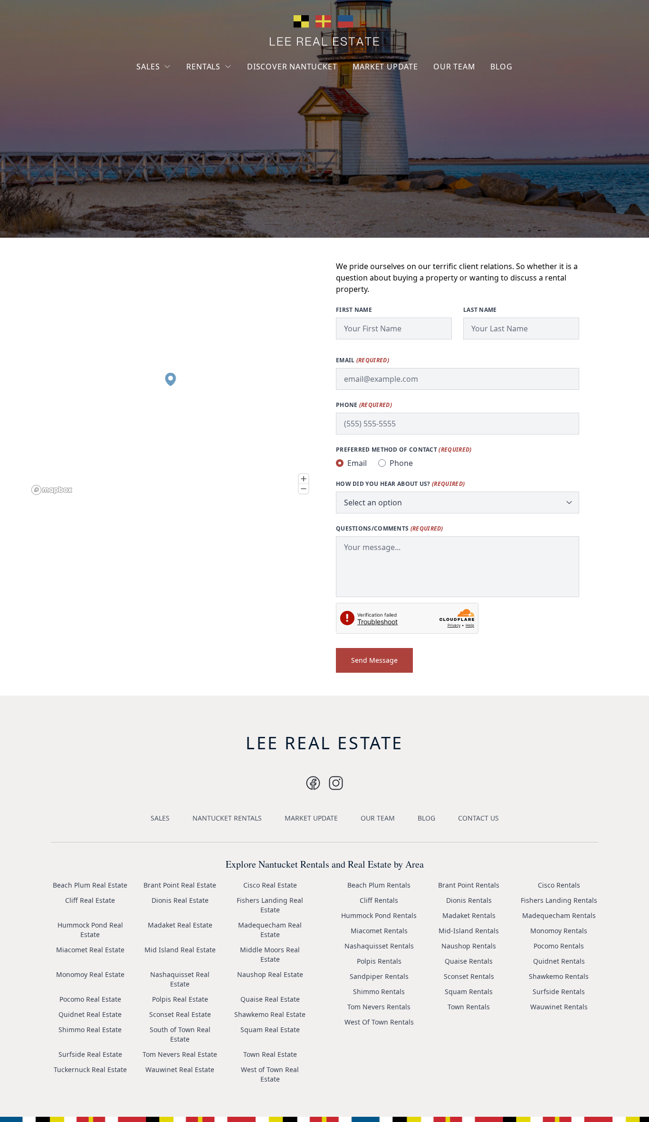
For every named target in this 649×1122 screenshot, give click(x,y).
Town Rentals (469, 1006)
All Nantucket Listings (178, 101)
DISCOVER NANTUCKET (292, 66)
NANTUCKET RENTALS (227, 817)
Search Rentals (217, 128)
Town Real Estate (270, 1054)
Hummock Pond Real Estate (90, 929)
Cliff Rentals (379, 900)
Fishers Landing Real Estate (270, 905)
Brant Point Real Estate (179, 885)
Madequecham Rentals (559, 915)
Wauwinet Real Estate (179, 1069)
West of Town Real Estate (270, 1074)
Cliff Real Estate (90, 900)
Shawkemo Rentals (559, 976)
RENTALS (203, 66)
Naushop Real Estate (270, 974)
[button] (170, 379)
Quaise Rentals (469, 961)
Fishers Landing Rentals (559, 900)
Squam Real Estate (270, 1029)
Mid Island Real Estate (180, 949)
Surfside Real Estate (90, 1054)
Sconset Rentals (469, 976)
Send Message (374, 660)
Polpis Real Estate (180, 999)
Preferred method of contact (403, 450)
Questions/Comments (389, 528)
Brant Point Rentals (468, 885)
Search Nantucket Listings (172, 123)
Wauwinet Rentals (559, 1006)
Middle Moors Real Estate (270, 954)
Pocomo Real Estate (90, 999)
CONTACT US (478, 817)
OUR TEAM (454, 66)
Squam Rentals (469, 991)
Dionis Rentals (469, 900)
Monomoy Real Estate (90, 974)
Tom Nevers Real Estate (180, 1054)
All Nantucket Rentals (228, 111)
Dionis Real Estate (180, 900)
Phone (364, 405)
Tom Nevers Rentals (378, 1006)
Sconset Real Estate (180, 1014)
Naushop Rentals (468, 945)
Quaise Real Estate (270, 999)
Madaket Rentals (469, 915)
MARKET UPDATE (385, 66)
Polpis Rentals (379, 961)
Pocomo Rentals (559, 945)
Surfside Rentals (559, 991)
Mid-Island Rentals (469, 930)
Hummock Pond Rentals (379, 915)
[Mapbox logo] (52, 489)
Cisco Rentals (559, 885)
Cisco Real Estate (270, 885)
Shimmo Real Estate (90, 1029)
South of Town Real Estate (180, 1034)
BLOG (501, 66)
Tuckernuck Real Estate (90, 1069)
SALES (148, 66)
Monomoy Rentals (558, 930)
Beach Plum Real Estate (90, 885)
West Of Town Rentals (379, 1021)
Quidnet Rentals (559, 961)
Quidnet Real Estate (90, 1014)
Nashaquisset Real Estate (180, 979)
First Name (354, 310)
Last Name (480, 310)
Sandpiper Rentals (379, 976)
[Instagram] (313, 783)
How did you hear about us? (400, 484)
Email (362, 360)
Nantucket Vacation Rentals (225, 89)
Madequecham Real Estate (270, 929)
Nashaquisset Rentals (379, 945)
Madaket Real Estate (180, 924)
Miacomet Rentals (379, 930)
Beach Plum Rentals (378, 885)
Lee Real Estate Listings (181, 84)
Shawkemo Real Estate (269, 1014)
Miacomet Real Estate (90, 949)
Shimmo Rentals (379, 991)
